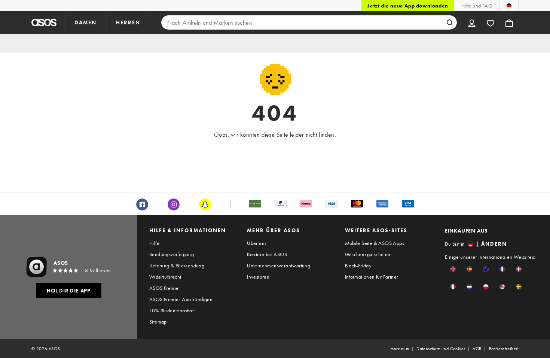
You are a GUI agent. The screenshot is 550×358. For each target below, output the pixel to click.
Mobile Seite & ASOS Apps (374, 243)
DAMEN (85, 22)
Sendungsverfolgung (171, 254)
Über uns (256, 243)
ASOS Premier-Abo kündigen (181, 299)
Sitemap (158, 321)
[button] (453, 269)
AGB (477, 349)
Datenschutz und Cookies (440, 349)
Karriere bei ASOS (267, 254)
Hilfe (154, 243)
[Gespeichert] (490, 22)
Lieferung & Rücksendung (176, 265)
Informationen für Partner (371, 276)
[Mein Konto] (471, 22)
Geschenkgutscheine (368, 254)
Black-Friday (358, 265)
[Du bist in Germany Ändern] (509, 5)
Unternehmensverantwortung (278, 265)
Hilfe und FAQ (476, 5)
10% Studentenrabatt (172, 310)
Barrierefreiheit (504, 349)
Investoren (258, 276)
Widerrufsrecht (165, 276)
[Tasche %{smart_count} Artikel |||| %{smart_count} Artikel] (509, 22)
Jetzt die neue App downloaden (407, 5)
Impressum (399, 349)
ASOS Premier (164, 288)
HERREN (128, 22)
